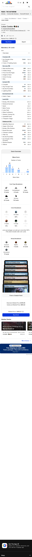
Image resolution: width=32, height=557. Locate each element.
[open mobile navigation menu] (3, 2)
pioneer (3, 24)
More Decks (25, 340)
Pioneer (25, 18)
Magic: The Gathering (8, 12)
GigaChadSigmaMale (9, 28)
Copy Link (11, 35)
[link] (8, 2)
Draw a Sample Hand (16, 295)
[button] (29, 6)
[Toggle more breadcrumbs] (2, 18)
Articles (3, 14)
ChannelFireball (24, 14)
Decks (19, 18)
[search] (14, 6)
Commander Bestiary (13, 14)
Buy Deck (8, 42)
